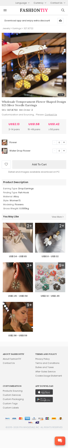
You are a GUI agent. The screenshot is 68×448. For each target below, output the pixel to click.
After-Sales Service (45, 371)
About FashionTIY (12, 358)
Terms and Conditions (47, 363)
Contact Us (51, 114)
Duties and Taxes (44, 367)
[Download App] (60, 20)
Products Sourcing (12, 390)
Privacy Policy (42, 358)
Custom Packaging (13, 399)
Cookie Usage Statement (48, 375)
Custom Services (12, 395)
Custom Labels (11, 407)
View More (57, 217)
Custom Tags (10, 403)
